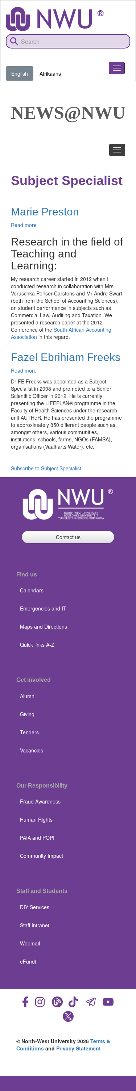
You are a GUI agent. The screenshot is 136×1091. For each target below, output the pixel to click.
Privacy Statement (78, 1048)
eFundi (28, 961)
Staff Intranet (34, 925)
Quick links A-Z (37, 644)
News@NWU (68, 112)
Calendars (32, 590)
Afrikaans (50, 73)
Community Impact (41, 855)
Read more (24, 224)
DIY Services (34, 907)
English (19, 73)
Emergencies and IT (43, 608)
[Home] (55, 19)
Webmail (30, 943)
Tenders (29, 732)
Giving (27, 714)
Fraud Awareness (40, 801)
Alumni (28, 696)
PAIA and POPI (37, 837)
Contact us (68, 537)
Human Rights (36, 819)
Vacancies (31, 750)
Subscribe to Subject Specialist (46, 468)
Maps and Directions (43, 626)
